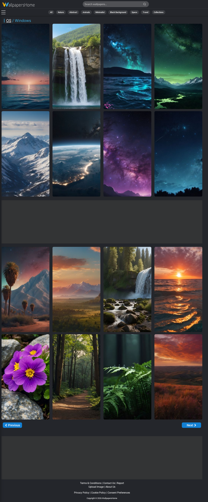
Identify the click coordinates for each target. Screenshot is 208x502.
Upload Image (96, 486)
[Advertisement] (102, 221)
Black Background (118, 12)
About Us (110, 486)
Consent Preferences (119, 492)
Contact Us (109, 483)
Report (120, 483)
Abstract (73, 12)
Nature (61, 12)
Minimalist (100, 12)
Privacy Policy (81, 492)
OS (8, 20)
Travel (145, 12)
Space (134, 12)
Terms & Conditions (90, 483)
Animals (86, 12)
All (51, 12)
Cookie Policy (98, 492)
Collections (159, 12)
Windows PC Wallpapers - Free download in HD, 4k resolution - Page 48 (18, 5)
